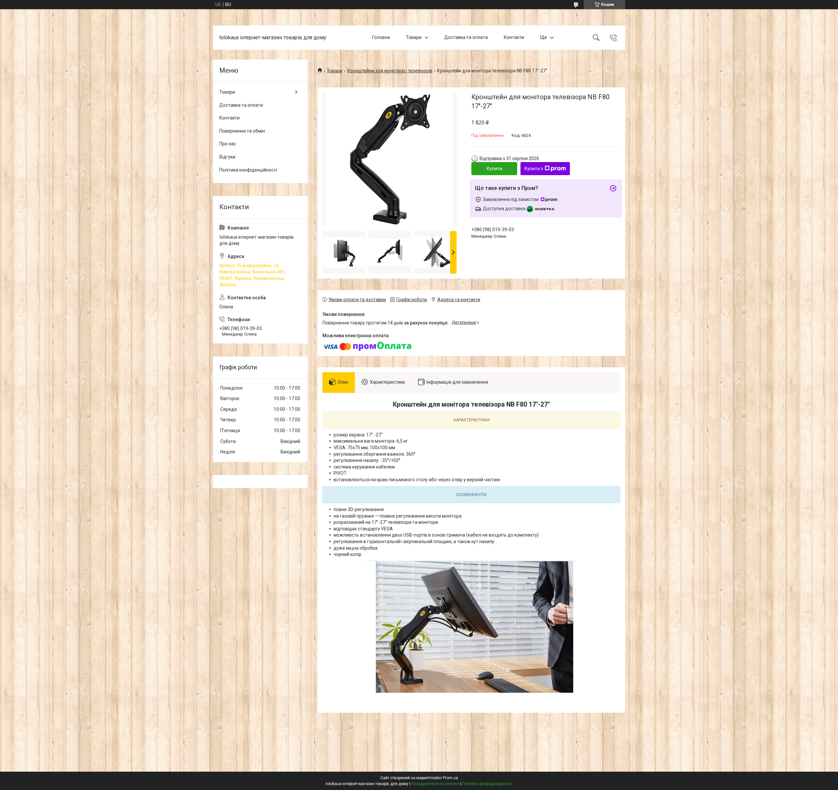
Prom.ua (450, 778)
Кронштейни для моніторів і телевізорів (389, 70)
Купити (494, 168)
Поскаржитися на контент (435, 783)
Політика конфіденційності (248, 170)
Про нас (227, 143)
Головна (381, 37)
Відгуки (227, 156)
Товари (414, 37)
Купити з (533, 168)
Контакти (514, 37)
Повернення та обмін (242, 131)
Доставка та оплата (466, 37)
